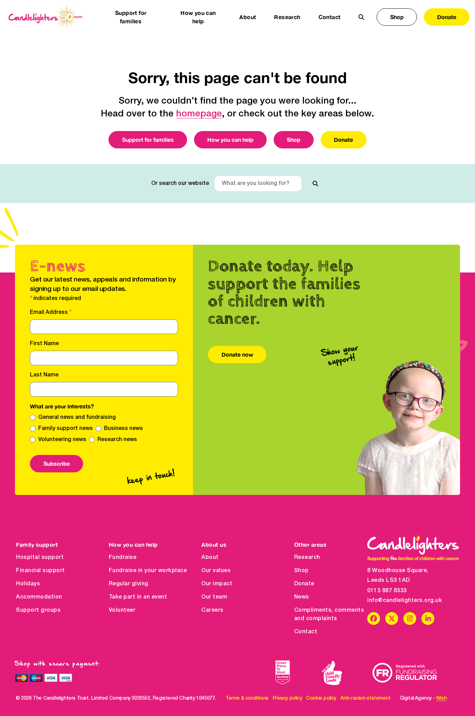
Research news (117, 439)
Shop (397, 17)
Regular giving (128, 583)
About (210, 557)
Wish (441, 698)
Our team (214, 597)
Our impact (216, 583)
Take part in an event (138, 597)
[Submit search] (315, 183)
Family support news (65, 428)
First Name (44, 343)
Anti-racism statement (365, 698)
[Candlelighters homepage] (45, 17)
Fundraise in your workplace (148, 570)
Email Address (50, 312)
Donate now (237, 354)
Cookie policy (321, 698)
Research (307, 557)
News (301, 597)
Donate (446, 17)
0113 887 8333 (387, 590)
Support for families (148, 139)
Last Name (44, 375)
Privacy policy (287, 698)
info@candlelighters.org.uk (404, 600)
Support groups (38, 610)
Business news (123, 428)
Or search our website (180, 183)
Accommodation (39, 597)
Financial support (40, 570)
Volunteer (122, 610)
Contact (330, 17)
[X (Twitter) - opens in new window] (391, 618)
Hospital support (40, 557)
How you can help (230, 139)
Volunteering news (62, 439)
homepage (199, 114)
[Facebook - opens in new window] (373, 618)
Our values (216, 570)
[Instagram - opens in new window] (409, 618)
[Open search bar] (361, 17)
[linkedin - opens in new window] (427, 618)
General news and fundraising (77, 417)
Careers (212, 610)
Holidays (28, 583)
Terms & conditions (247, 698)
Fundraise (123, 557)
